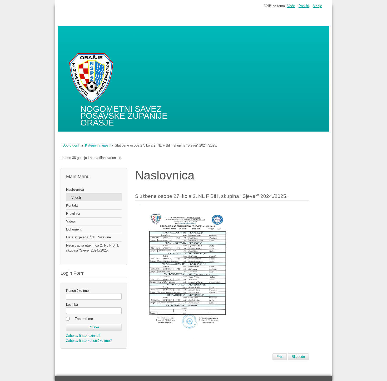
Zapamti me (84, 319)
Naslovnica (75, 190)
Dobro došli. (71, 145)
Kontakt (72, 205)
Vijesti (76, 197)
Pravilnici (73, 213)
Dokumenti (74, 229)
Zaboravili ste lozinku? (83, 336)
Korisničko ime (77, 291)
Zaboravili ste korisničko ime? (89, 341)
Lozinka (72, 305)
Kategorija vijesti (97, 145)
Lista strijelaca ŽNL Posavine (88, 237)
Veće (291, 6)
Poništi (304, 6)
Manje (317, 6)
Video (70, 221)
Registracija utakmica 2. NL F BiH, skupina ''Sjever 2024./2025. (92, 247)
